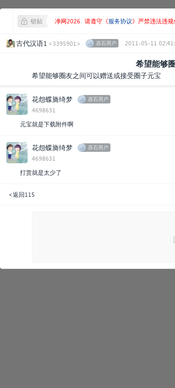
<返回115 (21, 194)
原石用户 (106, 43)
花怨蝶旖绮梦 (52, 99)
